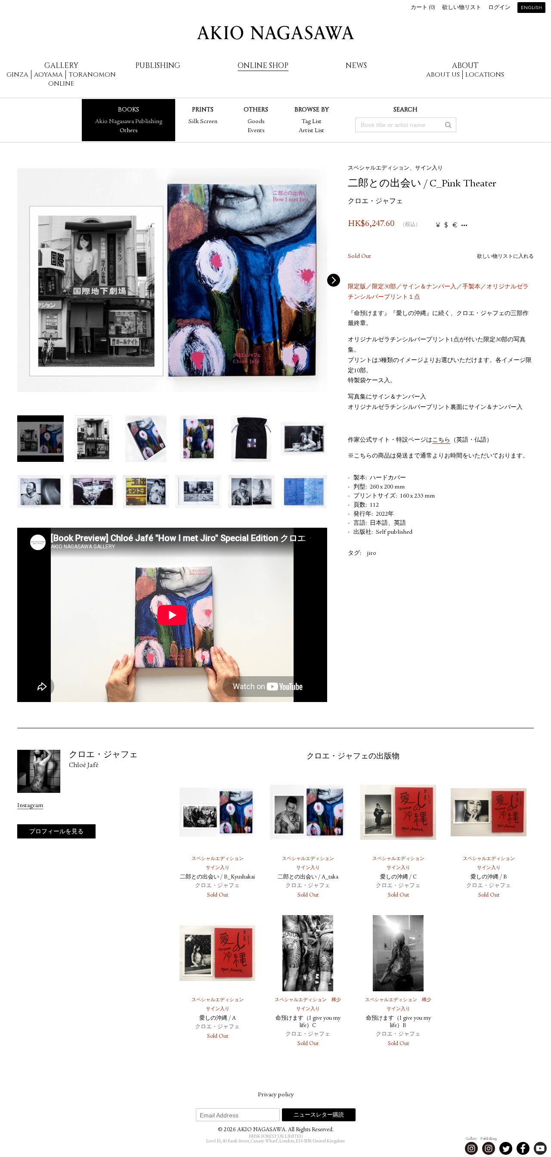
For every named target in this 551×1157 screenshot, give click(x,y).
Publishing (157, 66)
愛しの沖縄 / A (217, 1018)
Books (128, 109)
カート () (423, 8)
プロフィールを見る (56, 832)
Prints (203, 109)
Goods (256, 122)
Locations (484, 74)
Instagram (30, 806)
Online (61, 83)
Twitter (505, 1148)
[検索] (448, 124)
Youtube (540, 1148)
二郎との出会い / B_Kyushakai (217, 877)
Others (128, 131)
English (531, 8)
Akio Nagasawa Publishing (128, 122)
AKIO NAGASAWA (275, 33)
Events (256, 131)
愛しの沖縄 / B (489, 877)
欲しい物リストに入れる (505, 256)
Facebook (523, 1148)
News (356, 66)
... (464, 225)
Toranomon (92, 74)
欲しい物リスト (461, 8)
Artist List (311, 131)
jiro (371, 554)
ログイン (499, 8)
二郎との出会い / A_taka (308, 877)
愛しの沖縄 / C (398, 877)
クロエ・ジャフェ (375, 201)
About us (443, 74)
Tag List (312, 122)
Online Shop (263, 66)
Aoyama (48, 74)
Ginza (17, 74)
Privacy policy (276, 1095)
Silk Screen (203, 122)
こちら (441, 440)
